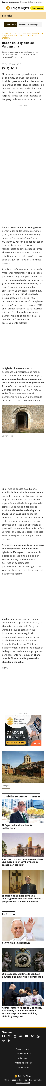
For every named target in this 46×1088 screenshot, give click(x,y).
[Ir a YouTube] (27, 1036)
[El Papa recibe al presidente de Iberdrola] (23, 811)
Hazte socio (23, 1067)
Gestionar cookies (23, 1083)
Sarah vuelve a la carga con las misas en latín (30, 25)
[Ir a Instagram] (15, 1036)
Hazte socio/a (37, 8)
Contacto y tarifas (23, 1053)
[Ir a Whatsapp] (38, 1036)
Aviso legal (23, 1058)
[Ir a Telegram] (4, 1040)
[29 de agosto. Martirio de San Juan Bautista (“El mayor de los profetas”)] (23, 960)
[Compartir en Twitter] (7, 68)
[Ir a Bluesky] (33, 1036)
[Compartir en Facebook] (3, 68)
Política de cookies (23, 1063)
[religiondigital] (23, 1076)
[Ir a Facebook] (4, 1036)
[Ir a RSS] (10, 1040)
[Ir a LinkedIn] (21, 1036)
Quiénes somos (23, 1049)
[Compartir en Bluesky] (12, 68)
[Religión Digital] (17, 8)
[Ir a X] (10, 1036)
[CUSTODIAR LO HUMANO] (23, 929)
